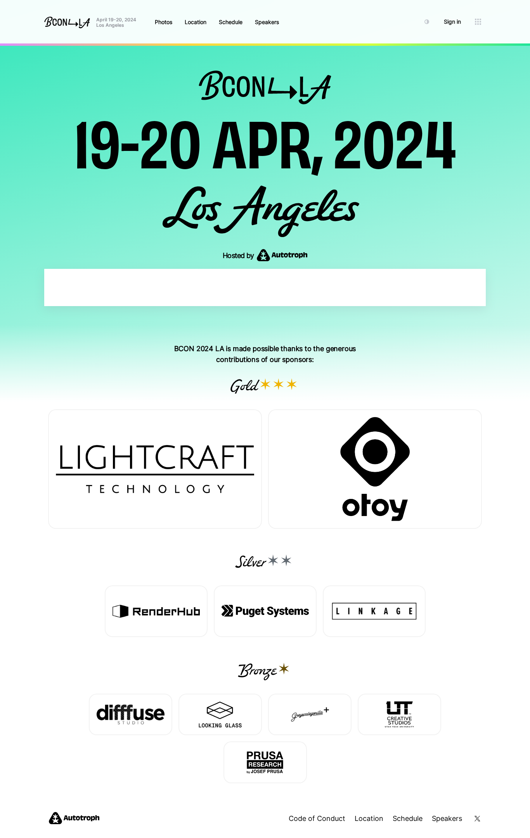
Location (195, 22)
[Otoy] (375, 469)
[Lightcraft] (155, 469)
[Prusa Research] (265, 762)
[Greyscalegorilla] (310, 714)
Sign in (452, 21)
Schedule (230, 22)
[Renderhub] (156, 611)
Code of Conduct (317, 818)
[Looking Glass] (220, 714)
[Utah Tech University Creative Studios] (399, 714)
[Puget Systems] (265, 611)
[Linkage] (374, 611)
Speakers (267, 22)
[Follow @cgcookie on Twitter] (476, 818)
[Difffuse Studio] (130, 714)
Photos (163, 22)
